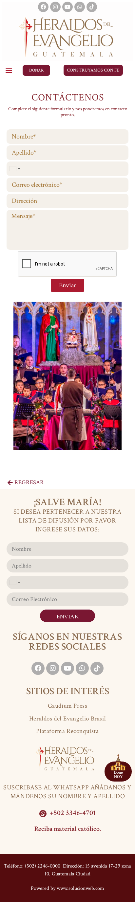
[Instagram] (55, 7)
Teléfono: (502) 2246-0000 (32, 866)
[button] (8, 70)
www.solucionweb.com (80, 888)
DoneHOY (118, 775)
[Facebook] (43, 7)
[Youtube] (67, 7)
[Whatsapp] (79, 7)
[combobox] (14, 169)
